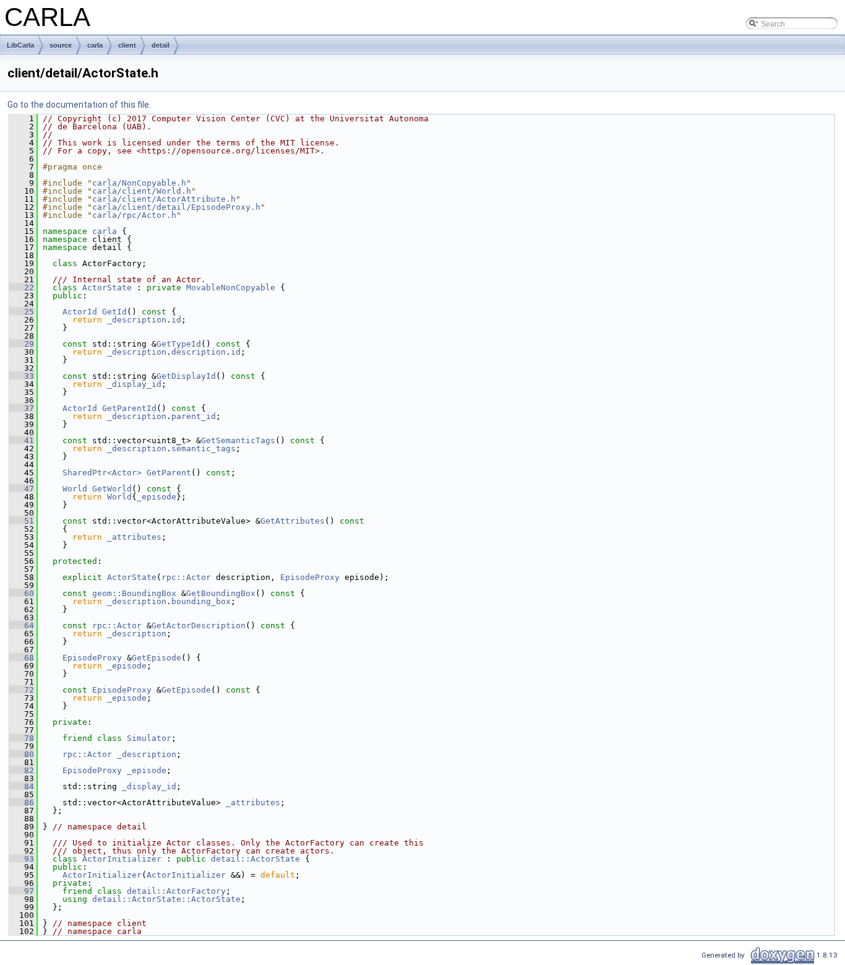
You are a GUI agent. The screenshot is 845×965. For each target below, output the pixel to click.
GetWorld (112, 488)
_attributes (134, 537)
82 (21, 770)
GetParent (169, 472)
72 (21, 690)
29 (21, 343)
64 (21, 625)
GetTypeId (179, 343)
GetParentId (129, 408)
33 (21, 376)
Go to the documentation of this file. (79, 105)
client (127, 45)
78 (21, 738)
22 (21, 287)
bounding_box (201, 601)
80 (21, 754)
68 (21, 657)
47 (21, 488)
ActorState (107, 287)
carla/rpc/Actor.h (134, 215)
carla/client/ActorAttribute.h (164, 199)
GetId (114, 311)
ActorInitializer (121, 858)
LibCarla (20, 45)
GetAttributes (292, 521)
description (198, 352)
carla (95, 45)
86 (21, 802)
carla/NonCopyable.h (139, 183)
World (74, 488)
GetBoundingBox (220, 593)
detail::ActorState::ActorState (166, 899)
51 (21, 521)
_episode (156, 496)
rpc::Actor (186, 577)
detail (160, 45)
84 (21, 786)
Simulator (149, 738)
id (176, 319)
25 (21, 311)
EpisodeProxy (310, 577)
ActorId (79, 311)
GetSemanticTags (238, 440)
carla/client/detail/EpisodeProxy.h (176, 207)
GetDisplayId (186, 376)
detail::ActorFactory (176, 891)
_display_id (134, 384)
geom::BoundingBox (134, 593)
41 (21, 440)
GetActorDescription (199, 625)
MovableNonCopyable (230, 287)
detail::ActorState (255, 858)
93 (21, 858)
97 (21, 891)
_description (136, 319)
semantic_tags (203, 448)
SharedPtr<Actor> (102, 472)
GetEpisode (156, 657)
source (60, 45)
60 (21, 593)
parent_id (193, 416)
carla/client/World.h (141, 191)
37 (21, 408)
